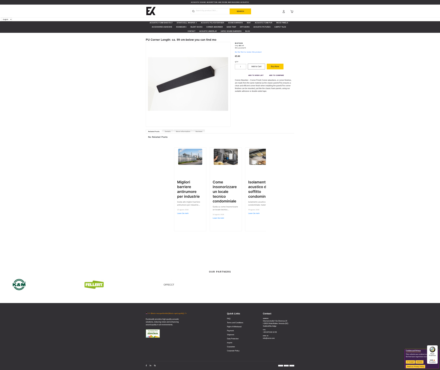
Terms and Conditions (235, 323)
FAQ (228, 319)
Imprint (229, 343)
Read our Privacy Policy (415, 366)
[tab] (154, 131)
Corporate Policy (233, 351)
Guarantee (231, 347)
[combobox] (212, 10)
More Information (183, 131)
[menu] (220, 27)
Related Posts (154, 131)
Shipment (230, 335)
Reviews (199, 131)
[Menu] (436, 346)
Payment (230, 331)
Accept (411, 362)
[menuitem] (161, 23)
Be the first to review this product (248, 52)
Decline (419, 362)
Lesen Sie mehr (183, 213)
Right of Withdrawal (234, 327)
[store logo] (151, 11)
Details (168, 131)
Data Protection (233, 339)
